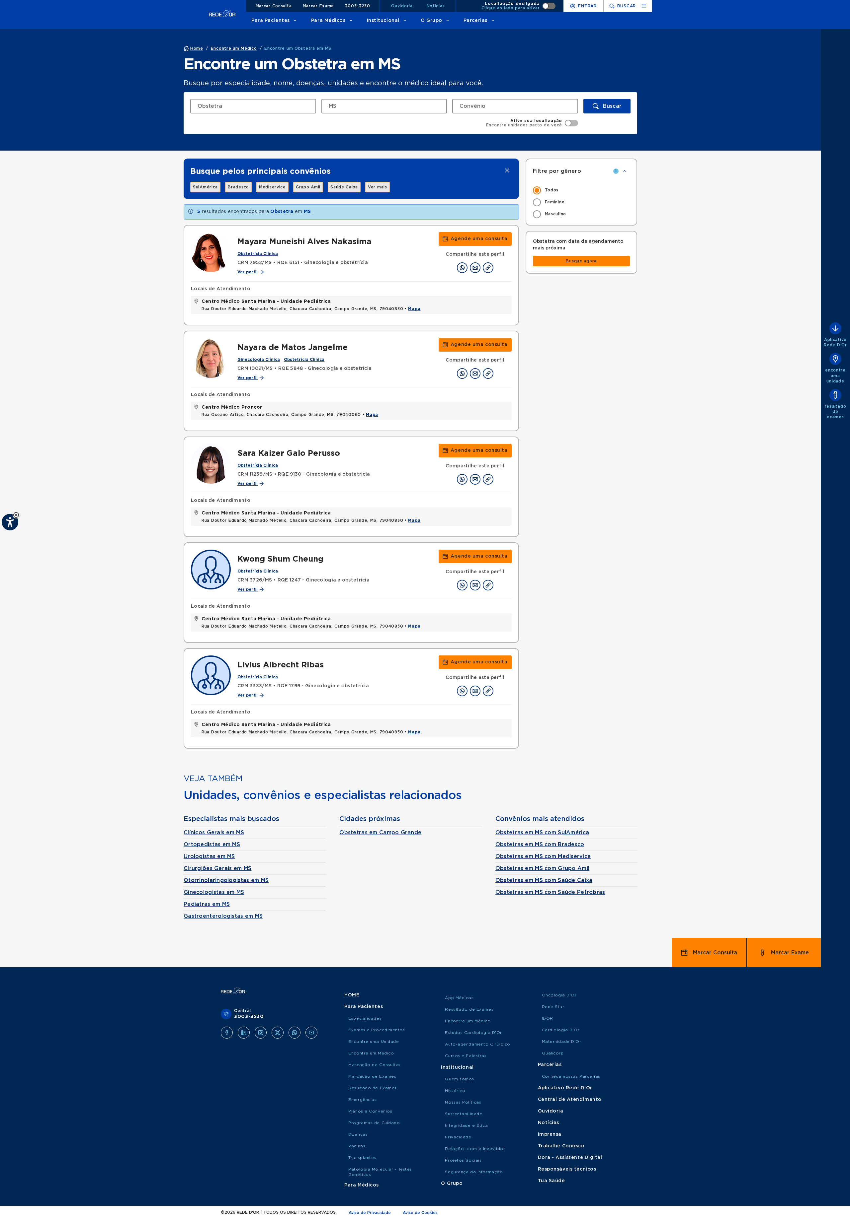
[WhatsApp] (294, 1033)
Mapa (414, 309)
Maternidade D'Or (561, 1042)
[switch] (518, 6)
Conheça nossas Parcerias (571, 1076)
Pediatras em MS (207, 904)
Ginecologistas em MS (214, 892)
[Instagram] (260, 1033)
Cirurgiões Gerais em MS (217, 868)
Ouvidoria (401, 6)
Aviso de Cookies (420, 1213)
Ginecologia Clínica (258, 360)
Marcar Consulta (274, 6)
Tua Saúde (551, 1181)
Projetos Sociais (463, 1160)
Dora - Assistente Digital (570, 1157)
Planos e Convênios (370, 1111)
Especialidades (365, 1018)
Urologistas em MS (209, 856)
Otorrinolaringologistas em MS (226, 880)
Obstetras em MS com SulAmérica (542, 832)
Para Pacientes (270, 20)
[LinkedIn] (243, 1033)
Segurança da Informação (474, 1172)
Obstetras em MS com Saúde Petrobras (550, 892)
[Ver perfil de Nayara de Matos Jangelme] (211, 358)
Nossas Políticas (463, 1102)
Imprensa (549, 1134)
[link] (205, 187)
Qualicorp (553, 1053)
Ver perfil (247, 272)
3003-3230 (357, 6)
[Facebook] (226, 1033)
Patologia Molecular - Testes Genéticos (380, 1172)
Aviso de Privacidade (370, 1213)
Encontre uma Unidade (373, 1042)
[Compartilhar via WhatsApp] (462, 267)
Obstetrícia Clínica (257, 254)
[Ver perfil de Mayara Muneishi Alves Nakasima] (211, 252)
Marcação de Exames (372, 1076)
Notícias (436, 6)
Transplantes (362, 1158)
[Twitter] (277, 1033)
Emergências (362, 1100)
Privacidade (458, 1137)
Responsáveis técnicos (567, 1169)
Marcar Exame (318, 6)
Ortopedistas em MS (212, 844)
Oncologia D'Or (559, 995)
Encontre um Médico (371, 1053)
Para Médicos (328, 20)
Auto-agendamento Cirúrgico (477, 1044)
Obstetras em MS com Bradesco (539, 844)
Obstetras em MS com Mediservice (543, 856)
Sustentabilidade (463, 1114)
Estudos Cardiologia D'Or (473, 1033)
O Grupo (431, 20)
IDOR (547, 1018)
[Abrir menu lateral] (643, 6)
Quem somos (459, 1079)
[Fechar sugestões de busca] (507, 170)
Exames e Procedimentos (376, 1030)
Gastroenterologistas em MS (223, 916)
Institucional (383, 20)
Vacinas (356, 1146)
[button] (16, 514)
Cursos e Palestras (465, 1056)
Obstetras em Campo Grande (380, 832)
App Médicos (459, 998)
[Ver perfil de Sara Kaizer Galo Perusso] (211, 464)
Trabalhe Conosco (561, 1146)
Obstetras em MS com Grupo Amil (542, 868)
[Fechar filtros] (624, 171)
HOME (351, 995)
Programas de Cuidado (374, 1123)
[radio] (581, 190)
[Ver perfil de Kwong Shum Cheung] (211, 569)
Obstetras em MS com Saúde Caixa (544, 880)
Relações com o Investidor (475, 1149)
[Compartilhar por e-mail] (475, 267)
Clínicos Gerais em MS (214, 832)
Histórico (455, 1091)
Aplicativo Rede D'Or (565, 1088)
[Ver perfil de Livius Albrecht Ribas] (211, 675)
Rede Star (553, 1007)
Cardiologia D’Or (561, 1030)
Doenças (358, 1134)
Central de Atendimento (570, 1099)
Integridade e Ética (466, 1125)
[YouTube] (311, 1033)
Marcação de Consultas (374, 1065)
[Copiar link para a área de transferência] (488, 267)
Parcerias (475, 20)
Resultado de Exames (372, 1088)
